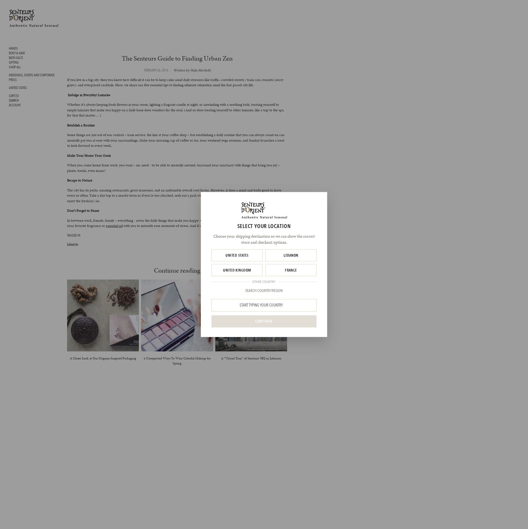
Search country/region (264, 290)
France (291, 270)
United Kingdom (237, 270)
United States (237, 255)
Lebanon (291, 255)
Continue (264, 321)
